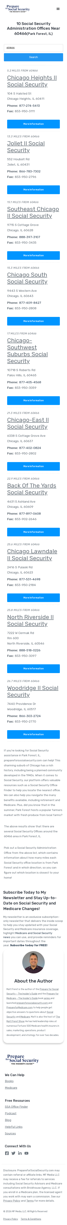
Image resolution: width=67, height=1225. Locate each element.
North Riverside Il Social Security (30, 620)
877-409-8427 (30, 303)
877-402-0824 (30, 448)
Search (33, 57)
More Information (33, 124)
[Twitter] (13, 1153)
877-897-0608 (30, 513)
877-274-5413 (29, 106)
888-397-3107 (29, 237)
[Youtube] (26, 1153)
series (47, 998)
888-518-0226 (29, 650)
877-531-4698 (29, 579)
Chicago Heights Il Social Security (32, 81)
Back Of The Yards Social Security (31, 489)
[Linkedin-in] (20, 1153)
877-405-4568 (30, 382)
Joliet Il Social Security (26, 147)
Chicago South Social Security (27, 278)
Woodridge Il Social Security (32, 691)
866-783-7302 (29, 171)
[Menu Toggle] (58, 8)
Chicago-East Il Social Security (28, 423)
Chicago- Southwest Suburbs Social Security (27, 350)
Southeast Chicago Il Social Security (33, 212)
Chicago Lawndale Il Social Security (32, 554)
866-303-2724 (30, 716)
